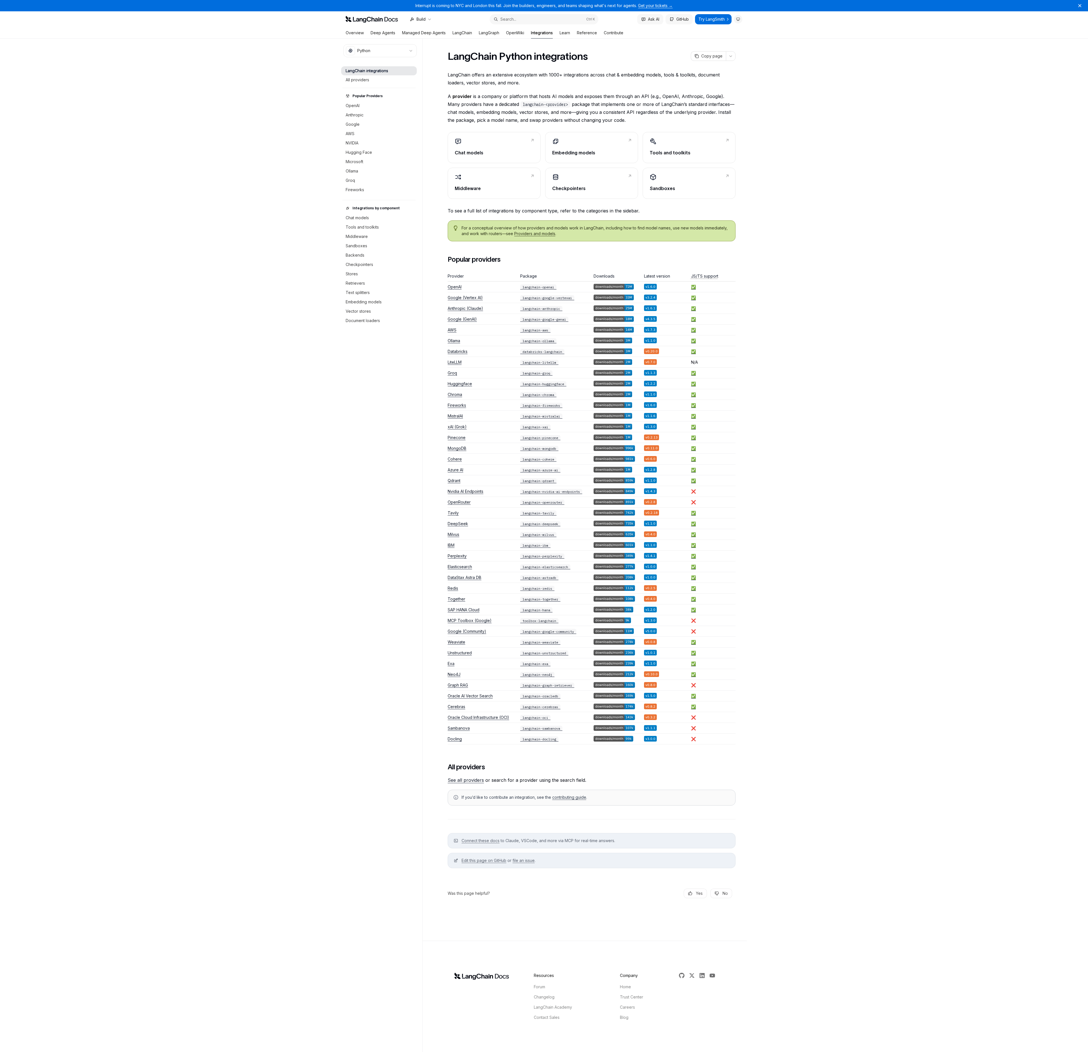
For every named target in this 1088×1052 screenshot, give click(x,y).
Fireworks (457, 405)
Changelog (544, 996)
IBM (451, 545)
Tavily (453, 512)
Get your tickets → (655, 5)
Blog (624, 1017)
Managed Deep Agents (424, 32)
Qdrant (454, 480)
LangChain (462, 32)
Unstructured (460, 652)
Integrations (542, 32)
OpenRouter (459, 502)
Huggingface (460, 383)
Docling (455, 738)
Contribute (613, 32)
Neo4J (454, 674)
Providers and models (534, 233)
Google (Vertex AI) (465, 297)
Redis (453, 588)
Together (456, 599)
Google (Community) (467, 631)
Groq (452, 372)
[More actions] (731, 56)
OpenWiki (515, 32)
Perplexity (457, 555)
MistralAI (455, 416)
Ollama (454, 340)
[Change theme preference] (738, 19)
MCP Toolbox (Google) (470, 620)
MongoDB (457, 448)
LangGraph (489, 32)
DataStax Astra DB (464, 577)
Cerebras (456, 706)
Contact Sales (547, 1017)
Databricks (458, 351)
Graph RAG (458, 685)
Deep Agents (383, 32)
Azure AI (455, 469)
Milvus (453, 534)
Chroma (455, 394)
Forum (539, 986)
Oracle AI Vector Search (470, 695)
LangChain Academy (553, 1007)
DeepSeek (458, 523)
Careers (627, 1007)
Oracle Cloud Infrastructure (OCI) (478, 717)
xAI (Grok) (457, 426)
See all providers (466, 780)
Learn (565, 32)
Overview (355, 32)
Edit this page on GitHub (484, 860)
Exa (451, 663)
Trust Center (631, 996)
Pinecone (457, 437)
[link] (494, 147)
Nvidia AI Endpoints (465, 491)
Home (625, 986)
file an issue (524, 860)
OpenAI (455, 286)
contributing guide (569, 797)
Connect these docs (481, 840)
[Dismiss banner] (1079, 5)
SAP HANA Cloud (463, 609)
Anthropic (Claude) (465, 308)
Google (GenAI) (462, 319)
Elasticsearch (460, 566)
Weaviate (456, 642)
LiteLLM (455, 362)
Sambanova (459, 728)
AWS (452, 329)
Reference (587, 32)
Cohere (455, 459)
